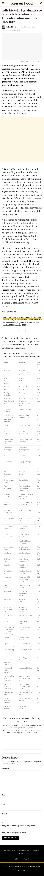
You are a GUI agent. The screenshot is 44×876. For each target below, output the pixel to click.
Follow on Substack (22, 859)
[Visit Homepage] (22, 3)
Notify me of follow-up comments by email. (18, 826)
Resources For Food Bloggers (29, 851)
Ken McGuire (12, 27)
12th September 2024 (28, 27)
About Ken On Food (10, 851)
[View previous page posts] (20, 330)
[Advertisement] (22, 139)
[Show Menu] (3, 3)
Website (5, 814)
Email (5, 804)
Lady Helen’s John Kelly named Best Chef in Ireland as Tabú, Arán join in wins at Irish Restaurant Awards (22, 318)
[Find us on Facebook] (18, 870)
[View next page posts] (24, 330)
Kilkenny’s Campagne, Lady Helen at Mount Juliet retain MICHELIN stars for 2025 (21, 324)
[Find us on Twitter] (21, 870)
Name (5, 795)
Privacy (21, 853)
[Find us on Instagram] (24, 870)
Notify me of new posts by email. (14, 832)
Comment (6, 768)
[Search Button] (41, 3)
